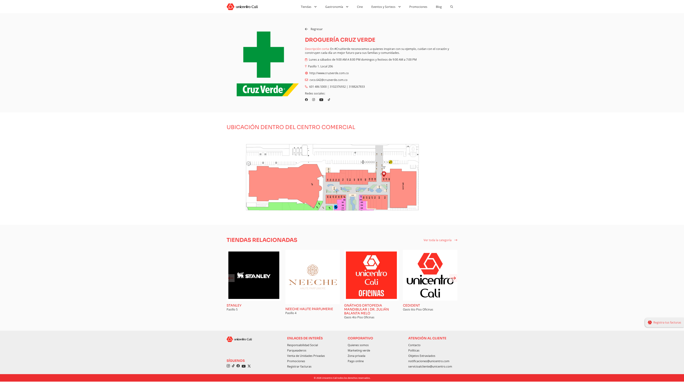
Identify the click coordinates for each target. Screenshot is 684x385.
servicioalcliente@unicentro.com (430, 366)
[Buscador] (451, 7)
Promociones (418, 7)
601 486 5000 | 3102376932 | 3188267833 (337, 87)
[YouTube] (244, 366)
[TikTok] (233, 366)
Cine (360, 7)
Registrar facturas (299, 366)
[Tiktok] (329, 99)
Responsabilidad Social (302, 345)
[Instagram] (313, 99)
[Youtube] (321, 99)
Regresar (317, 29)
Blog (439, 7)
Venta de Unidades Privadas (306, 356)
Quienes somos (358, 345)
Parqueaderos (296, 350)
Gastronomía (334, 7)
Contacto (414, 345)
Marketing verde (359, 350)
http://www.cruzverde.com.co (329, 73)
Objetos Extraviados (421, 356)
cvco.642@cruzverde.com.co (329, 80)
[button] (453, 278)
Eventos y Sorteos (383, 7)
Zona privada (356, 356)
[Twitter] (249, 366)
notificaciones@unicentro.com (428, 361)
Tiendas (306, 7)
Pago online (356, 361)
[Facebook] (306, 99)
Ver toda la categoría (438, 240)
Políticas (413, 350)
